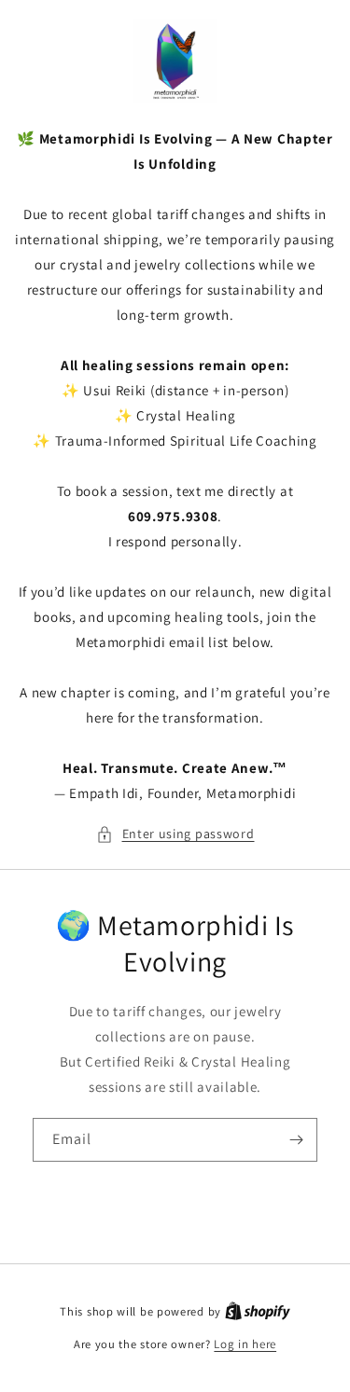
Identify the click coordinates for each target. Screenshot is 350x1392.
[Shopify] (257, 1311)
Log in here (245, 1344)
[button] (175, 834)
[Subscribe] (295, 1140)
